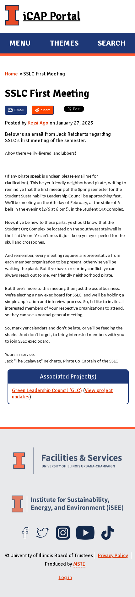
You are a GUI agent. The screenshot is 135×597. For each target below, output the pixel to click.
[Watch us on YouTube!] (85, 538)
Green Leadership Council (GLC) (47, 390)
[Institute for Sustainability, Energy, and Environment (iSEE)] (67, 505)
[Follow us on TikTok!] (107, 538)
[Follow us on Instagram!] (63, 538)
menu (20, 44)
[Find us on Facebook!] (25, 538)
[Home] (12, 16)
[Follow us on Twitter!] (42, 538)
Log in (65, 577)
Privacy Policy (113, 555)
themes (64, 44)
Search (112, 43)
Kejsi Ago (38, 123)
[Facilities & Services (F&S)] (67, 461)
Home (11, 74)
